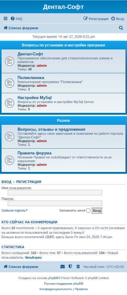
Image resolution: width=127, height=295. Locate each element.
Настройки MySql (35, 97)
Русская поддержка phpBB (63, 283)
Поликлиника (31, 77)
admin (42, 65)
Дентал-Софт (30, 54)
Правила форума (34, 153)
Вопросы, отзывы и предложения (51, 129)
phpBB (53, 278)
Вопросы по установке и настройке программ (63, 45)
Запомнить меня (72, 210)
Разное (63, 120)
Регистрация (28, 182)
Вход (6, 182)
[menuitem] (16, 18)
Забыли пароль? (14, 210)
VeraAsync (33, 257)
